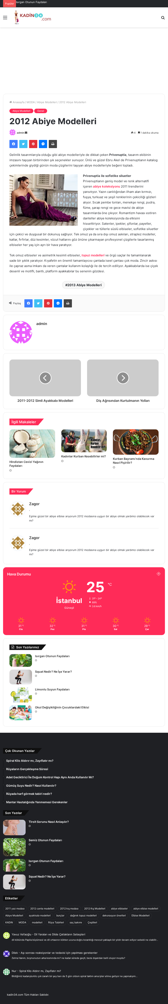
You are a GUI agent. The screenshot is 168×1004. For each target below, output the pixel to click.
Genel (40, 110)
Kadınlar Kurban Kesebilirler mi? (83, 456)
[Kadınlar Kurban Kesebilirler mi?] (84, 440)
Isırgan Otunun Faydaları (31, 2)
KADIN (9, 922)
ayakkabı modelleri (40, 915)
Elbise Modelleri (141, 915)
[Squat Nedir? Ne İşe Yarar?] (20, 677)
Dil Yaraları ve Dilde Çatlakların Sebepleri (59, 934)
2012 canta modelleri (42, 908)
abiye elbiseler (119, 908)
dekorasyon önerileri (114, 915)
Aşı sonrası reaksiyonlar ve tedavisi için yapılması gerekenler (59, 952)
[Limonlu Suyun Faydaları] (20, 694)
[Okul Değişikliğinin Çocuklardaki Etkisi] (20, 712)
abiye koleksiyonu (106, 186)
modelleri (37, 922)
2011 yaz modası (15, 908)
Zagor (34, 504)
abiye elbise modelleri (145, 908)
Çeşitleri (92, 922)
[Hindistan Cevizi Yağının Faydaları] (32, 443)
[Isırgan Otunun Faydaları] (20, 660)
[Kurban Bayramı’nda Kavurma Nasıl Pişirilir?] (136, 442)
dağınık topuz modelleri (83, 915)
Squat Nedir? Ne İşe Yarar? (53, 671)
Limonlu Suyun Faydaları (52, 689)
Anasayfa (18, 102)
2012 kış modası (69, 908)
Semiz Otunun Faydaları (45, 840)
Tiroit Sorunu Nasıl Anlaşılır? (49, 821)
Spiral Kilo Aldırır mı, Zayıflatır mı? (40, 971)
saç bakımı (76, 922)
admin (20, 132)
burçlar (60, 915)
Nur (14, 971)
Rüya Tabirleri (56, 922)
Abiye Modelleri (47, 102)
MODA (31, 102)
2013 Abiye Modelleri (84, 285)
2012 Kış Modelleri (94, 908)
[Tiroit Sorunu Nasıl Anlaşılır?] (14, 827)
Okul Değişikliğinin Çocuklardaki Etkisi (62, 707)
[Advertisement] (84, 62)
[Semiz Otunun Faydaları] (14, 847)
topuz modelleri (93, 255)
